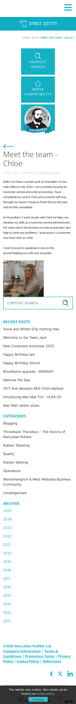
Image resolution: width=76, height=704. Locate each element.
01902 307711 (42, 23)
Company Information (22, 651)
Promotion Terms (39, 656)
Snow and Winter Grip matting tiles (31, 329)
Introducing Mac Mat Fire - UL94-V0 (32, 397)
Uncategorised (15, 493)
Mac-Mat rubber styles (21, 405)
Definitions (51, 661)
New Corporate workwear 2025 (28, 346)
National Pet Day (16, 380)
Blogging (10, 423)
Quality (8, 454)
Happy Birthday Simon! (21, 363)
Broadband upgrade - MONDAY (28, 371)
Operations (12, 471)
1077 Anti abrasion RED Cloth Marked (33, 388)
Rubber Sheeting (16, 445)
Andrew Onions (48, 173)
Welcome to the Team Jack (25, 337)
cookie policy (45, 693)
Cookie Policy (28, 661)
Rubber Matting (15, 462)
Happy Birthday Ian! (19, 354)
